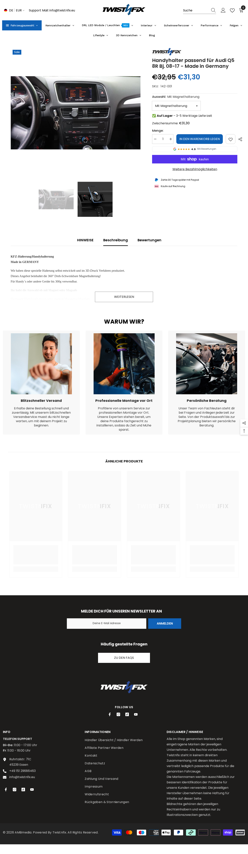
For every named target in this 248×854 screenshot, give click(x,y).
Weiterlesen (124, 297)
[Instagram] (118, 714)
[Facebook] (110, 714)
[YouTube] (136, 714)
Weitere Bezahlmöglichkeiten (194, 169)
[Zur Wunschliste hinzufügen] (230, 139)
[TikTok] (127, 714)
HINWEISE (85, 240)
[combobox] (196, 10)
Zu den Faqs (124, 658)
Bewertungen (149, 240)
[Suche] (199, 10)
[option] (76, 113)
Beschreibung (115, 240)
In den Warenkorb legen (199, 139)
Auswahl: (175, 97)
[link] (41, 383)
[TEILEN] (238, 139)
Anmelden (165, 623)
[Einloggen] (223, 10)
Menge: (158, 130)
